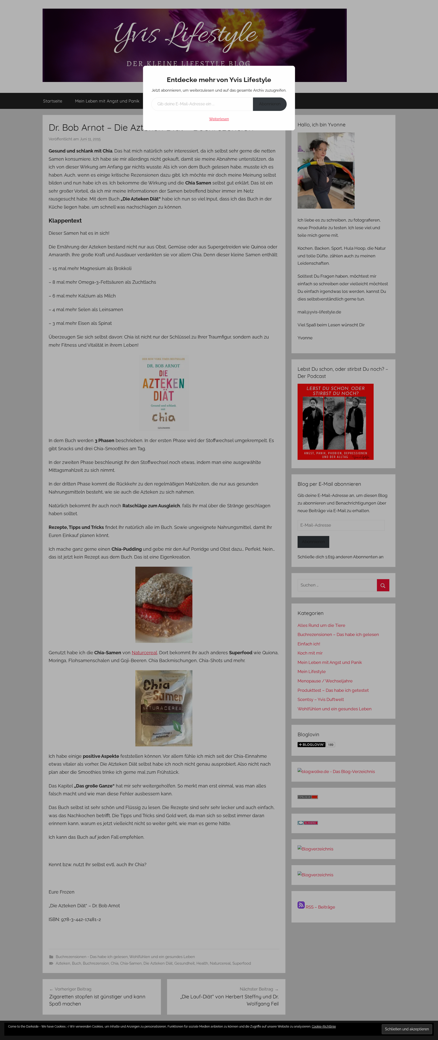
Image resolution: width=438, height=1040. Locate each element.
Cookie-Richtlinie (324, 1026)
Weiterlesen (219, 119)
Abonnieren (270, 104)
